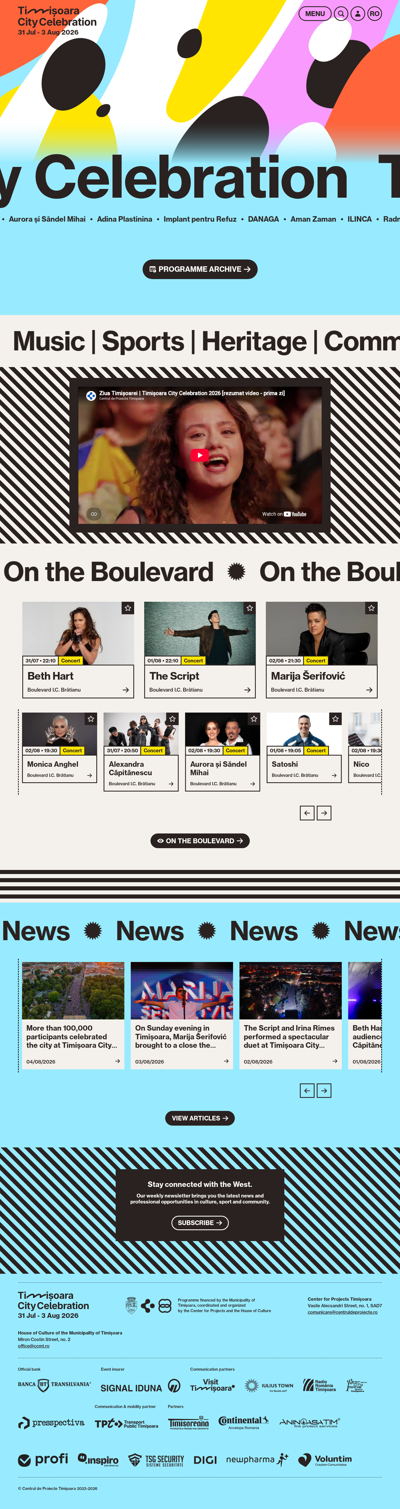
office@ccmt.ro (34, 1346)
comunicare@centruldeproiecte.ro (343, 1312)
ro (375, 14)
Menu (315, 14)
